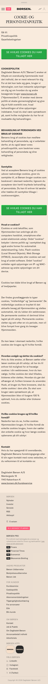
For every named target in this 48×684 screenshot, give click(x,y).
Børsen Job (11, 577)
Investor (9, 504)
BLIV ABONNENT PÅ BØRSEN (18, 528)
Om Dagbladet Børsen (16, 630)
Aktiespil (10, 515)
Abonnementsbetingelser (17, 597)
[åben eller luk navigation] (3, 9)
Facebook (13, 668)
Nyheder (10, 500)
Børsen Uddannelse (15, 569)
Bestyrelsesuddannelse (16, 573)
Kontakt (9, 623)
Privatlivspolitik (9, 35)
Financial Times (16, 551)
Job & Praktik (12, 627)
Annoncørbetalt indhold (16, 634)
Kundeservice (12, 586)
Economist (13, 554)
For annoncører (13, 604)
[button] (45, 9)
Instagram (13, 665)
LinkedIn (13, 661)
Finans (12, 547)
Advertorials (11, 638)
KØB (8, 9)
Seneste (9, 508)
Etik (8, 608)
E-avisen (13, 521)
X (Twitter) (13, 673)
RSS (8, 511)
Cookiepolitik (12, 590)
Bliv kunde (11, 612)
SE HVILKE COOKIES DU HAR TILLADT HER (24, 54)
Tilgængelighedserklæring (17, 601)
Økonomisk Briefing (17, 558)
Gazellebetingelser (11, 39)
